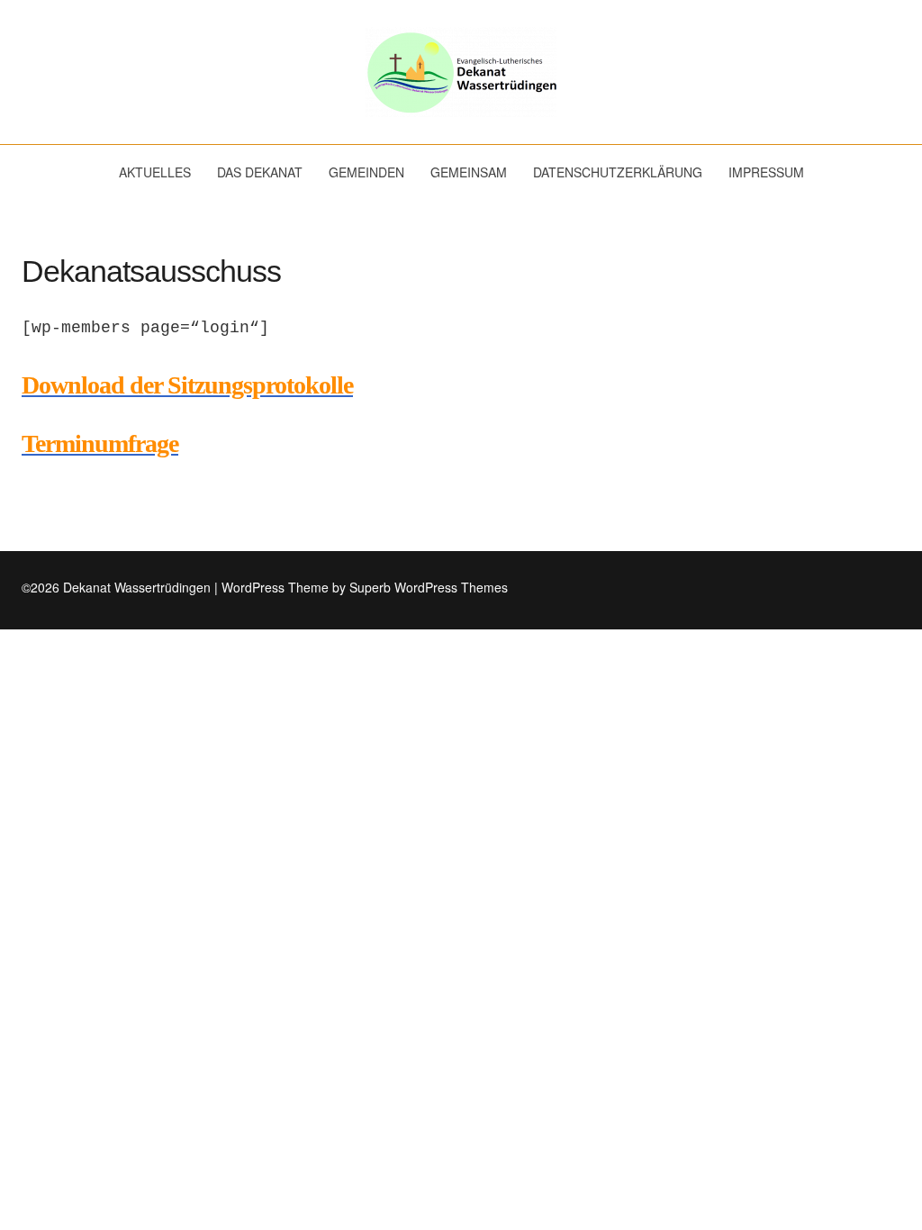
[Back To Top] (895, 587)
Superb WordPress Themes (428, 587)
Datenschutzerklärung (617, 172)
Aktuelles (155, 172)
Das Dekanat (260, 172)
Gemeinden (366, 172)
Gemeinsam (468, 172)
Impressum (766, 172)
